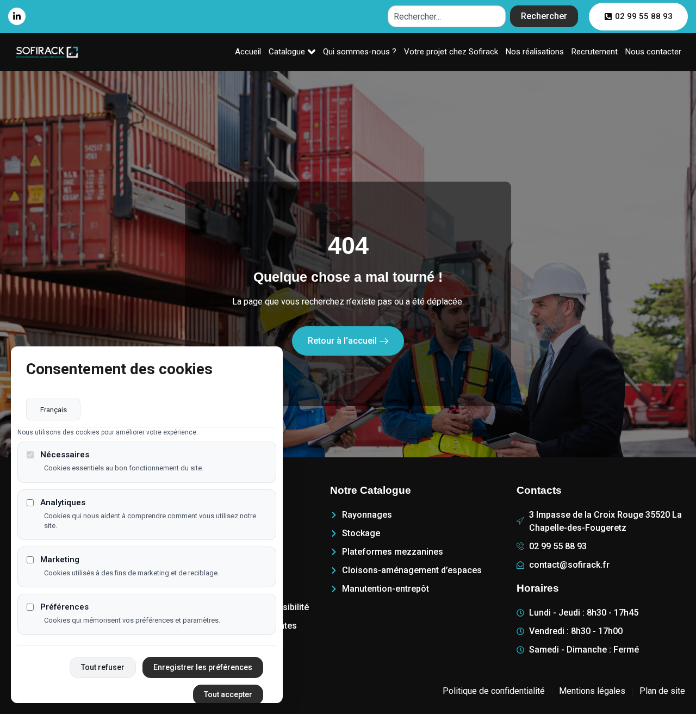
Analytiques (62, 502)
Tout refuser (103, 667)
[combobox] (447, 16)
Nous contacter (653, 52)
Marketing (59, 559)
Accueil (248, 52)
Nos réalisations (535, 52)
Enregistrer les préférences (202, 667)
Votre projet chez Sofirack (451, 52)
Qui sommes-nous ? (359, 52)
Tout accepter (228, 694)
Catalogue (287, 52)
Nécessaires (64, 455)
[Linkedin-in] (17, 16)
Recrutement (594, 52)
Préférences (64, 607)
